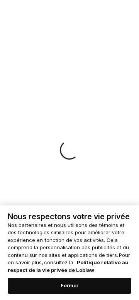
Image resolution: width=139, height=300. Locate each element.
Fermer (70, 285)
